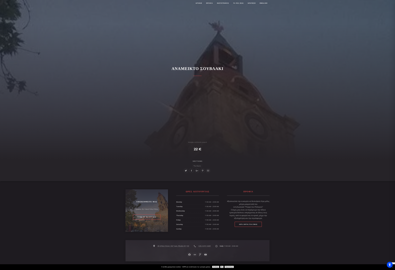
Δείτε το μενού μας (146, 217)
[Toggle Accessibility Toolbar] (390, 265)
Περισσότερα (229, 267)
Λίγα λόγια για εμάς (248, 224)
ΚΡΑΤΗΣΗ (252, 3)
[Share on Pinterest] (202, 170)
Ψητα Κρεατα (197, 166)
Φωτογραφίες (223, 3)
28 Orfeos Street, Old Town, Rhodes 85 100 (173, 246)
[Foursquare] (200, 254)
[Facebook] (189, 254)
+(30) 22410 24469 (204, 246)
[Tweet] (186, 170)
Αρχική (199, 3)
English (263, 3)
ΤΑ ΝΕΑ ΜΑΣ (238, 3)
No (222, 267)
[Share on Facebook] (191, 170)
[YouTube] (205, 254)
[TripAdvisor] (195, 254)
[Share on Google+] (197, 170)
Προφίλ (209, 3)
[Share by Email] (208, 170)
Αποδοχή (215, 267)
